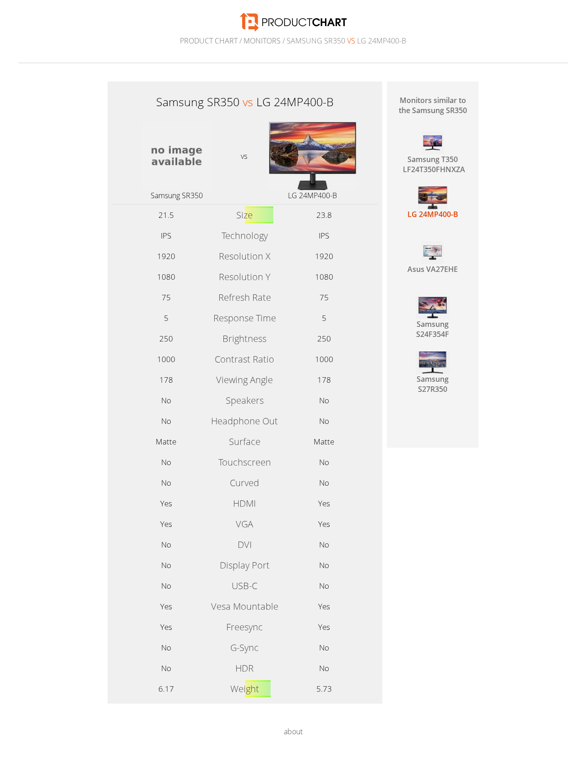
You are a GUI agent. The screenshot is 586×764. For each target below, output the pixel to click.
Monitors (262, 41)
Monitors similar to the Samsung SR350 (433, 105)
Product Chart (209, 41)
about (293, 731)
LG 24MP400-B (312, 195)
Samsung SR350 (177, 195)
